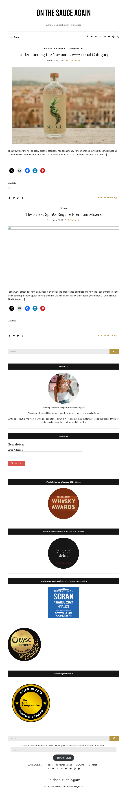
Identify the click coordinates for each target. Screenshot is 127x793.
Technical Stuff (75, 48)
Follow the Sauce (63, 758)
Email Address (15, 450)
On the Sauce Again (63, 780)
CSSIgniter (77, 786)
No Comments (73, 60)
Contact (93, 764)
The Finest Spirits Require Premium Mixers (63, 214)
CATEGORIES (35, 764)
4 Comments (74, 220)
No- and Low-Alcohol (55, 48)
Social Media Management (59, 764)
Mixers (63, 208)
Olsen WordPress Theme (56, 786)
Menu (15, 36)
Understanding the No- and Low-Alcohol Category (63, 54)
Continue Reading (107, 197)
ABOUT (80, 764)
